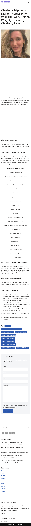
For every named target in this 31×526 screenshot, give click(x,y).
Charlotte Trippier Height (8, 341)
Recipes (3, 491)
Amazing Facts (5, 470)
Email (4, 372)
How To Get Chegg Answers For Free (10, 462)
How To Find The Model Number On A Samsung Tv (13, 450)
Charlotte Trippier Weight (8, 347)
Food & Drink (4, 481)
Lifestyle (3, 486)
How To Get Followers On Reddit (9, 457)
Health (2, 483)
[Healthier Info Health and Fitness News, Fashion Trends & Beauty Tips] (5, 2)
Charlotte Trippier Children (9, 335)
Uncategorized (4, 493)
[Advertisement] (15, 79)
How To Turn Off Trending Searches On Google (12, 442)
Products (3, 488)
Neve (9, 524)
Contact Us (4, 521)
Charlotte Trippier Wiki (22, 347)
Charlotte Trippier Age (7, 332)
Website (5, 379)
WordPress (20, 524)
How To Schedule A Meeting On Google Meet (12, 447)
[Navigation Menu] (28, 2)
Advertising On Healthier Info (8, 518)
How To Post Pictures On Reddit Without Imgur (12, 460)
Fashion (3, 478)
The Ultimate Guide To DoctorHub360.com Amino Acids (14, 452)
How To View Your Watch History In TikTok (11, 445)
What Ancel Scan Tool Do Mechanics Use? (11, 455)
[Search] (28, 427)
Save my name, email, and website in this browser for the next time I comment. (15, 406)
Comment (5, 385)
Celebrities (3, 476)
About (2, 516)
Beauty (3, 473)
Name (4, 366)
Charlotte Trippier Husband (8, 344)
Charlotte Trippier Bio (20, 332)
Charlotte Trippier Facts (8, 338)
